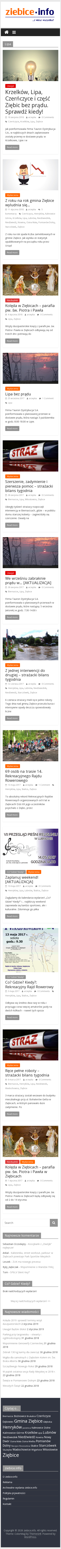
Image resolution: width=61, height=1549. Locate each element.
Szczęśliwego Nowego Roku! (18, 1366)
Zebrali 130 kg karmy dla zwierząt (21, 1352)
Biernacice (13, 499)
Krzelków (24, 121)
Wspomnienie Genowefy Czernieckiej (23, 1343)
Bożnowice (20, 1416)
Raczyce (15, 1446)
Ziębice (39, 121)
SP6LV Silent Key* (20, 1272)
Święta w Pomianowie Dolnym (19, 1380)
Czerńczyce (13, 121)
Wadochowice (12, 1088)
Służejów (7, 1449)
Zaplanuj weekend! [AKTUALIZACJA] (21, 879)
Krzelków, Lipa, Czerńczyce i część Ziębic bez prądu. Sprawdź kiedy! (27, 101)
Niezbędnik (12, 300)
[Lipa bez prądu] (30, 355)
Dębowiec (8, 1421)
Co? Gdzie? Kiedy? (15, 871)
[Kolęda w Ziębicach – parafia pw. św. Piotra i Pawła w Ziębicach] (30, 1128)
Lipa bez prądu (18, 393)
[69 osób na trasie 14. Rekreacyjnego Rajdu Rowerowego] (30, 732)
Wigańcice (36, 1449)
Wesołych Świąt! (12, 1385)
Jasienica (27, 1428)
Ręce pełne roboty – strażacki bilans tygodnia (27, 1072)
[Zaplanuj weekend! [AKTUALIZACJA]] (30, 829)
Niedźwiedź (10, 222)
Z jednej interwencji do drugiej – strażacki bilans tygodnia (27, 675)
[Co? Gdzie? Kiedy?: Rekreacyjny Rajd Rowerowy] (30, 930)
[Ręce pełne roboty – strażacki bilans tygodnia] (30, 1031)
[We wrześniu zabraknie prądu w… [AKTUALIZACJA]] (30, 539)
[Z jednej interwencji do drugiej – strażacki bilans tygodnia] (30, 631)
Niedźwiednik (43, 218)
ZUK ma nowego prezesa (26, 1261)
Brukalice (31, 1416)
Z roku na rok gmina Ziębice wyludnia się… (29, 202)
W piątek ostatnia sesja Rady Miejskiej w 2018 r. (29, 1371)
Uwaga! (10, 85)
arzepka (32, 117)
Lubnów (32, 218)
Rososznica (24, 1446)
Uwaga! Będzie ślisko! (14, 1329)
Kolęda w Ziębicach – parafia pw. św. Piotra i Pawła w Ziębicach (30, 1171)
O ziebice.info (10, 1476)
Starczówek (10, 226)
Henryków (39, 213)
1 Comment (48, 398)
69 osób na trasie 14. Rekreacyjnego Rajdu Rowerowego (23, 776)
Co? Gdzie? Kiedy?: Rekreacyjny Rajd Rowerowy (29, 984)
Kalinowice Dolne (41, 1427)
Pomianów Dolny (46, 222)
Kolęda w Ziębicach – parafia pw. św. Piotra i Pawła (30, 307)
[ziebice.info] (6, 32)
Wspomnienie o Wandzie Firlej (37, 1267)
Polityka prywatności (14, 1493)
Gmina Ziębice (28, 1421)
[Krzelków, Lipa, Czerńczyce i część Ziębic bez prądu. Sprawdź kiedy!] (30, 52)
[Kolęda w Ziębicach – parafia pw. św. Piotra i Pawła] (30, 266)
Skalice (25, 789)
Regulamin (8, 1498)
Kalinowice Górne (13, 1432)
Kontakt (7, 1504)
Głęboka (47, 1421)
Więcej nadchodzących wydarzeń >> (30, 1301)
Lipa (32, 121)
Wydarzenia (12, 195)
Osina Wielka (28, 1441)
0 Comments (47, 117)
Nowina (21, 222)
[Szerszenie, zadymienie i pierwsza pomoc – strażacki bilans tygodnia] (30, 442)
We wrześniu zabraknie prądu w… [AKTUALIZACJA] (28, 580)
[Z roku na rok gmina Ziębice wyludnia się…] (30, 161)
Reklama (7, 1482)
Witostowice (31, 499)
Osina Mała (31, 222)
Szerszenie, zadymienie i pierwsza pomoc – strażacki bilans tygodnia (29, 486)
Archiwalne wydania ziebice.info (20, 1487)
